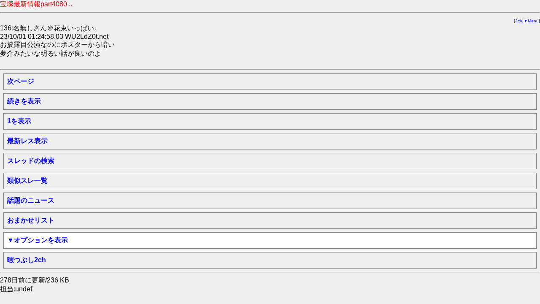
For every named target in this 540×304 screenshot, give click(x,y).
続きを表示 (24, 101)
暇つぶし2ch (26, 259)
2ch (518, 21)
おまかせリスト (30, 220)
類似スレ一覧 (27, 180)
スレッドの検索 (30, 160)
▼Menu (531, 21)
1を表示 (19, 121)
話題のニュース (30, 200)
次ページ (20, 81)
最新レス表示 (27, 140)
